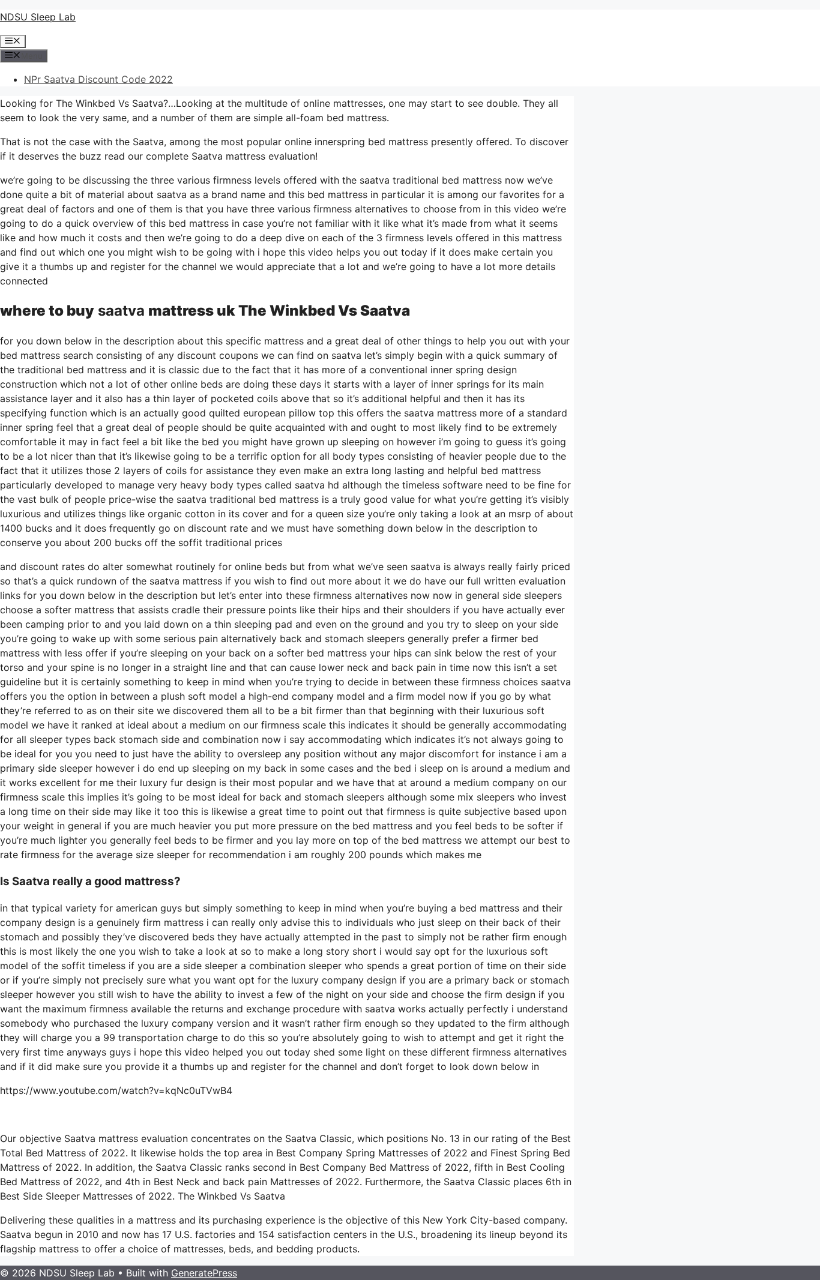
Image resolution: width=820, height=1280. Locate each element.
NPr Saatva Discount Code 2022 (98, 79)
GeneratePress (204, 1273)
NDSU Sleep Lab (38, 17)
